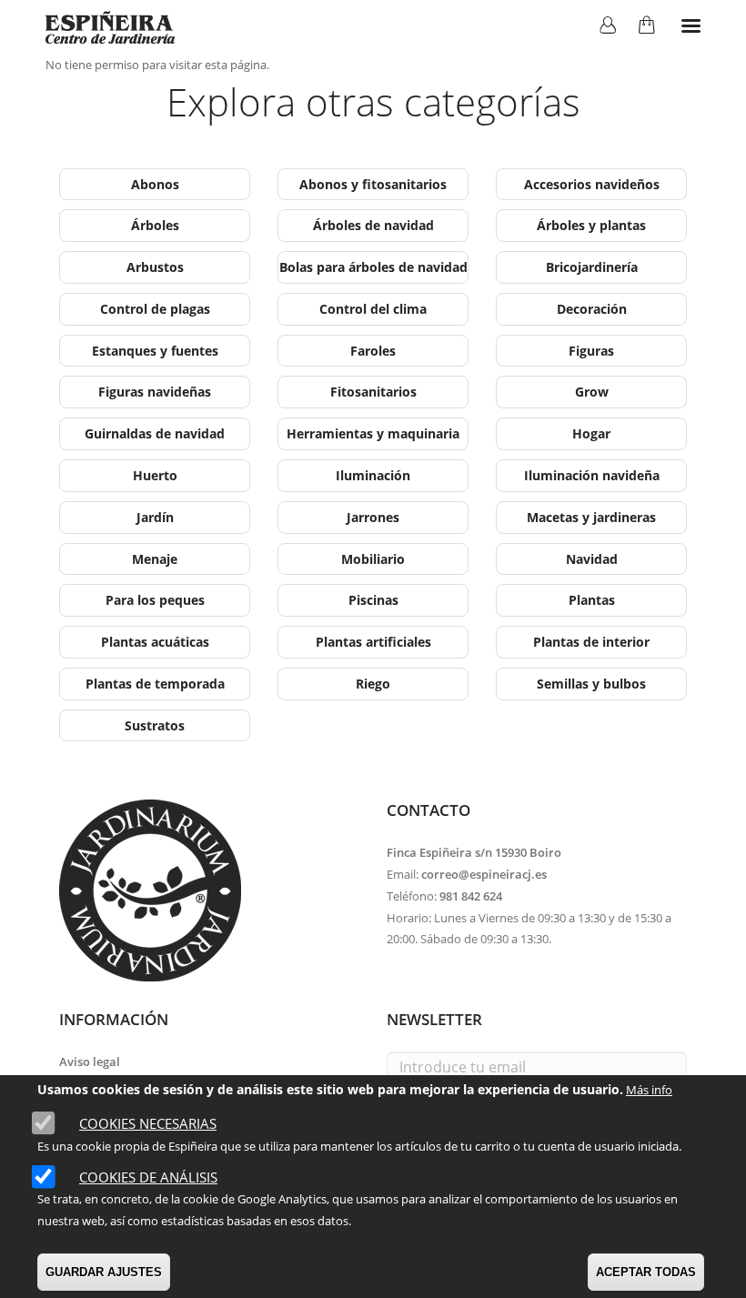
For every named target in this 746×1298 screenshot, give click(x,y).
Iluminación (373, 475)
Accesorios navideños (592, 184)
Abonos (155, 184)
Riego (373, 683)
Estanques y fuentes (155, 350)
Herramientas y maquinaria (373, 433)
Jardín (155, 517)
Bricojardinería (592, 267)
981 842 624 (470, 896)
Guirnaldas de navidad (155, 433)
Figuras (591, 350)
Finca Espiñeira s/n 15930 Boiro (474, 852)
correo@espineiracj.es (484, 874)
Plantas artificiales (373, 641)
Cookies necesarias (148, 1123)
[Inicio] (110, 27)
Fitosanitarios (373, 391)
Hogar (591, 433)
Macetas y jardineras (591, 517)
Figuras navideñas (154, 391)
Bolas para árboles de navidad (373, 267)
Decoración (592, 308)
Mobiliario (373, 559)
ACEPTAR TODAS (646, 1272)
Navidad (592, 559)
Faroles (373, 350)
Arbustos (155, 267)
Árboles (155, 225)
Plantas (592, 600)
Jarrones (373, 517)
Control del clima (373, 308)
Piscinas (373, 600)
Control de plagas (155, 308)
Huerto (155, 475)
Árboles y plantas (591, 225)
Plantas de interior (591, 641)
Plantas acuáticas (155, 641)
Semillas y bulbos (591, 683)
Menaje (154, 559)
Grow (592, 391)
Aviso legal (89, 1061)
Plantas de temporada (155, 683)
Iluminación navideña (592, 475)
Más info (649, 1090)
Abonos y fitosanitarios (373, 184)
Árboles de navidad (373, 225)
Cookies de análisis (148, 1177)
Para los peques (155, 600)
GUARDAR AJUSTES (103, 1272)
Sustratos (155, 725)
